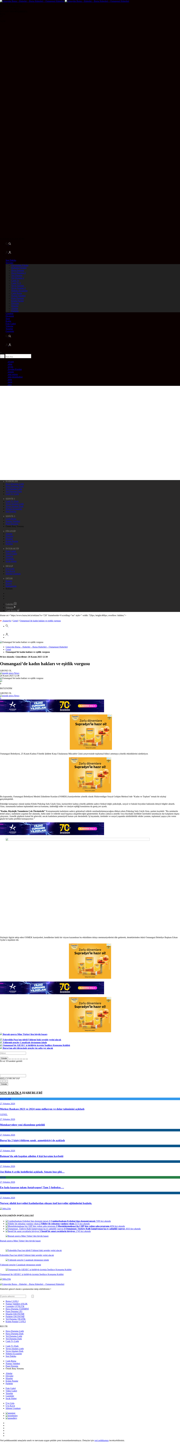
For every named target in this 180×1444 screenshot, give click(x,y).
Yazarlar (9, 329)
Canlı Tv (15, 280)
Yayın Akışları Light (15, 504)
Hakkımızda (11, 586)
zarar (9, 382)
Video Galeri (11, 553)
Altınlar (14, 308)
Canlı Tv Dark (12, 501)
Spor (8, 318)
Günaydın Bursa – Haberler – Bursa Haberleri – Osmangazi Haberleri (37, 647)
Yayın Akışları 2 (18, 288)
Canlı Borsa (16, 293)
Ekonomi (10, 316)
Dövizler (15, 303)
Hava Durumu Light (15, 484)
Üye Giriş (10, 568)
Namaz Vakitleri (18, 296)
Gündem (9, 313)
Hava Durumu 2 (18, 273)
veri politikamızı (101, 1440)
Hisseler (14, 306)
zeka (9, 379)
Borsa (12, 1301)
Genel (15, 621)
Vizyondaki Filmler (19, 265)
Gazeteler (10, 331)
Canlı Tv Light (12, 494)
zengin (10, 372)
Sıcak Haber (11, 561)
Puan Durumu (17, 298)
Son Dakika (11, 260)
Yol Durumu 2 (17, 278)
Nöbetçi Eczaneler (19, 290)
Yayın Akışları (17, 285)
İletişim (9, 581)
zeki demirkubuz (15, 377)
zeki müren (12, 374)
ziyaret (10, 361)
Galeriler (10, 604)
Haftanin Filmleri (18, 268)
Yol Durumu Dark (14, 491)
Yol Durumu (16, 275)
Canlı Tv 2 (16, 283)
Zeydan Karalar (14, 369)
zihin (9, 364)
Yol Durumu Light (14, 489)
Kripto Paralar (17, 301)
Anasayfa (7, 621)
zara (9, 384)
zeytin (10, 367)
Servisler (9, 263)
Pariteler (15, 311)
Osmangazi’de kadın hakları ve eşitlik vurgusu (40, 621)
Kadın (8, 321)
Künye (9, 583)
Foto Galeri (11, 323)
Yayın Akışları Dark (14, 506)
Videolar (9, 326)
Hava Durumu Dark (14, 486)
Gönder (4, 1058)
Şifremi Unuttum (13, 573)
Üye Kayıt (10, 571)
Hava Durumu (17, 270)
